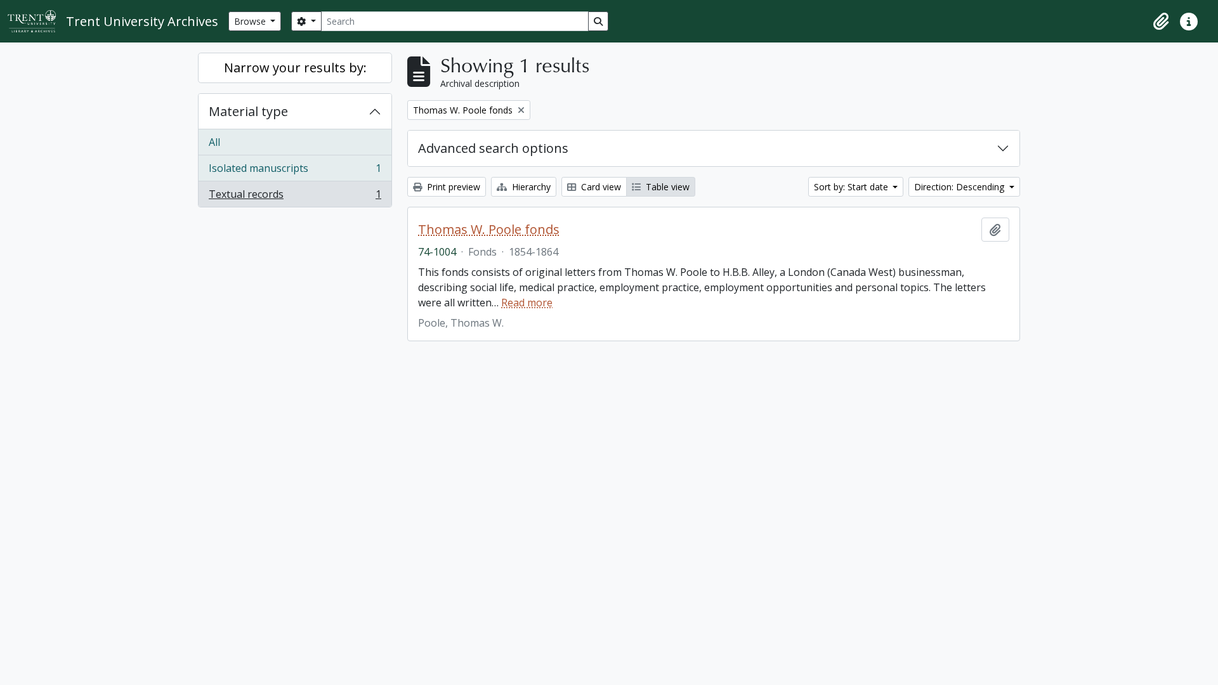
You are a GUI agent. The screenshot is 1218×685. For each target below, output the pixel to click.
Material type (248, 111)
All (214, 142)
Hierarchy (530, 187)
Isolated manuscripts (294, 171)
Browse (251, 21)
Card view (600, 187)
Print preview (452, 187)
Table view (666, 187)
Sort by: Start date (852, 187)
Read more (527, 303)
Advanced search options (493, 148)
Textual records (294, 197)
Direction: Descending (960, 187)
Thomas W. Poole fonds (489, 229)
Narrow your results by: (295, 67)
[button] (1161, 22)
